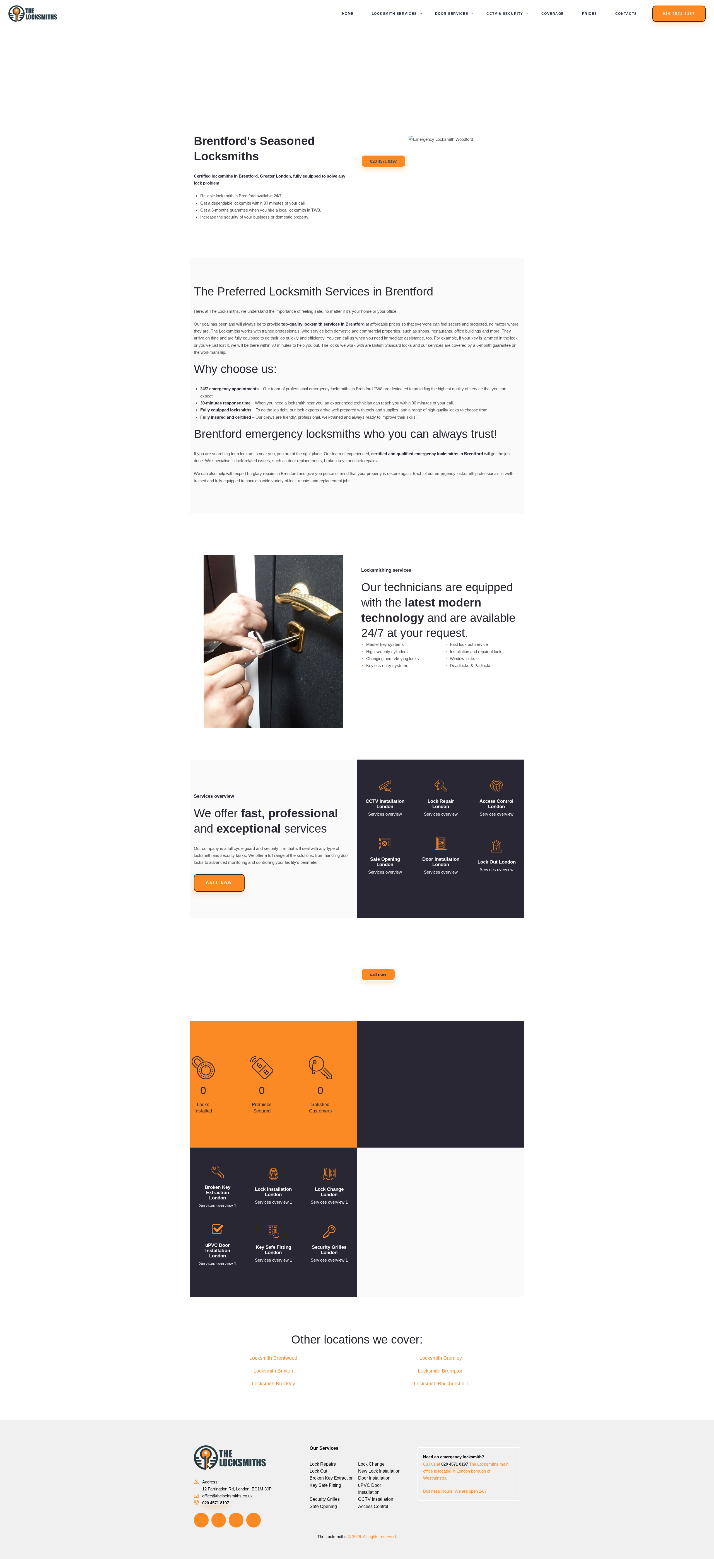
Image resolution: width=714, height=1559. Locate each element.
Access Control (373, 1506)
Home (325, 79)
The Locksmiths (332, 1536)
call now (378, 974)
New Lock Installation (379, 1471)
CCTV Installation (375, 1499)
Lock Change (371, 1464)
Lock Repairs (323, 1464)
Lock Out (318, 1471)
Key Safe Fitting (325, 1485)
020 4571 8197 (383, 161)
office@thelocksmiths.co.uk (227, 1495)
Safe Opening (323, 1506)
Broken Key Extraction (332, 1478)
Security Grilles (325, 1499)
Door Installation (374, 1478)
